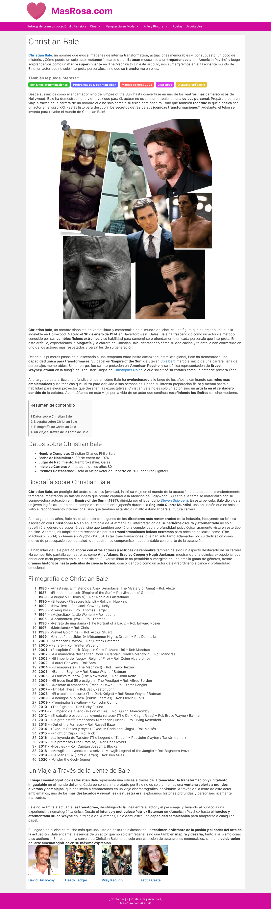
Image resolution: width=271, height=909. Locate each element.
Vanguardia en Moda (120, 26)
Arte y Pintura (153, 26)
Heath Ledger (76, 880)
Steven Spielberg (174, 500)
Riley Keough (112, 880)
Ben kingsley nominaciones (49, 84)
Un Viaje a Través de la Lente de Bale (61, 432)
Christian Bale (40, 55)
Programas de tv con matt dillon (94, 84)
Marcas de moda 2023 (137, 84)
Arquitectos (194, 26)
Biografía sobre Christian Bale (55, 421)
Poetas (177, 26)
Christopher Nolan (128, 370)
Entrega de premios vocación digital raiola (56, 26)
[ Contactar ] (117, 899)
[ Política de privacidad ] (145, 899)
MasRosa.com (82, 10)
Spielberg (168, 361)
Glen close (165, 84)
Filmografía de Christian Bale (55, 427)
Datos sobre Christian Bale (52, 416)
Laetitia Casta (149, 880)
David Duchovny (41, 880)
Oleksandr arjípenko (191, 84)
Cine (93, 26)
